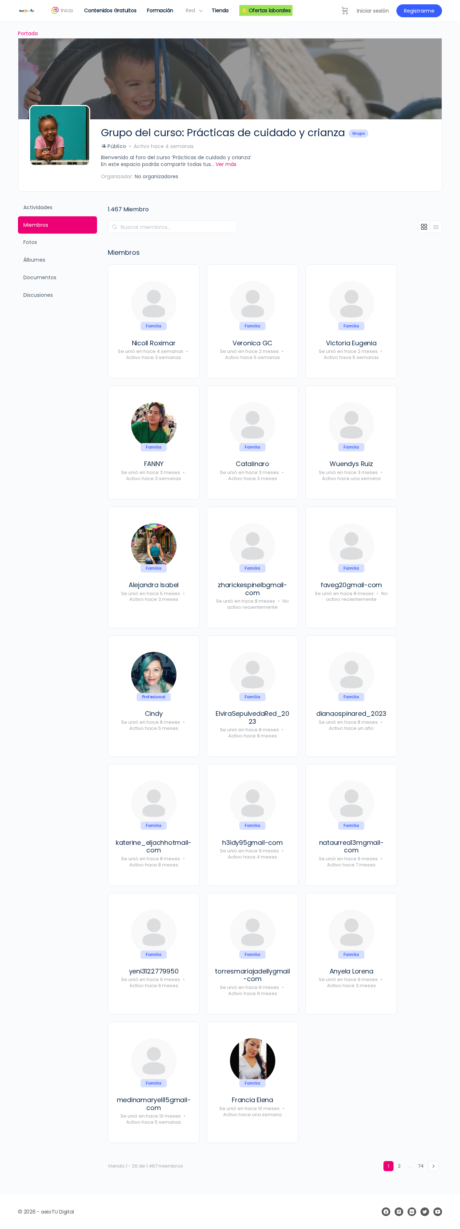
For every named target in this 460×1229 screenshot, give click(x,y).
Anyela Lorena (351, 971)
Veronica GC (252, 343)
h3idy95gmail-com (252, 843)
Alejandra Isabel (154, 585)
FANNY (154, 464)
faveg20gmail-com (351, 585)
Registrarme (419, 10)
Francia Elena (252, 1100)
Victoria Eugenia (351, 343)
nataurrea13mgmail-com (351, 846)
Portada (28, 33)
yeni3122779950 (154, 971)
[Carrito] (345, 11)
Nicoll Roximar (154, 343)
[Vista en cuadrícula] (424, 226)
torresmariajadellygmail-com (252, 975)
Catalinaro (252, 464)
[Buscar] (115, 226)
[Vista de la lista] (436, 226)
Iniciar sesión (373, 10)
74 (421, 1166)
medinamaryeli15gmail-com (154, 1103)
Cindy (154, 714)
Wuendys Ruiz (351, 464)
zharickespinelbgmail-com (252, 589)
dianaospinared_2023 (351, 714)
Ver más (226, 164)
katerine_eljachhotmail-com (154, 846)
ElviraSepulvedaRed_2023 (252, 717)
